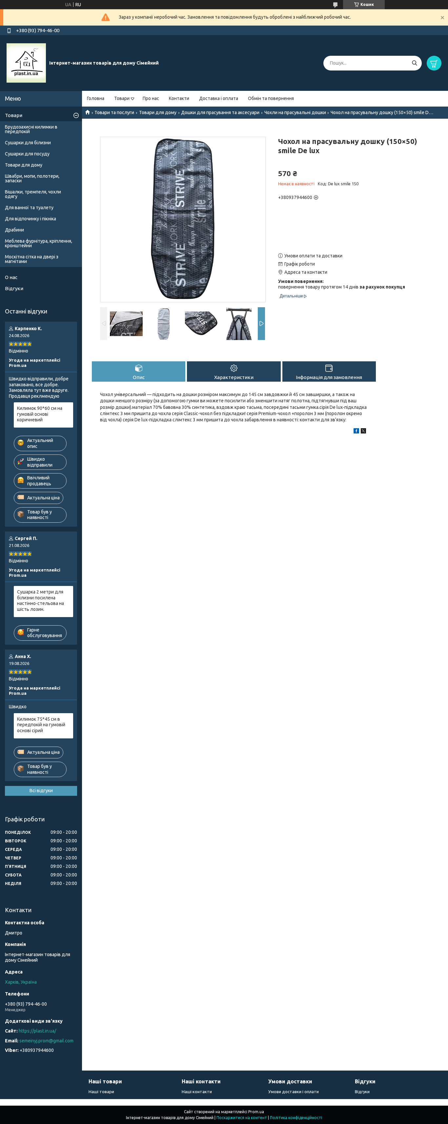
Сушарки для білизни (28, 142)
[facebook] (356, 431)
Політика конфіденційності (296, 1117)
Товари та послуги (114, 112)
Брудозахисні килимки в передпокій (31, 129)
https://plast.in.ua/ (37, 1031)
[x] (363, 431)
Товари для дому (157, 112)
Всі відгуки (41, 790)
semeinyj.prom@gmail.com (46, 1040)
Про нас (151, 98)
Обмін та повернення (271, 98)
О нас (11, 277)
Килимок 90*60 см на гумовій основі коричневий (39, 414)
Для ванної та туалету (29, 207)
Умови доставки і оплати (293, 1091)
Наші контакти (197, 1091)
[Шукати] (414, 63)
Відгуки (14, 288)
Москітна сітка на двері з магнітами (31, 259)
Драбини (14, 229)
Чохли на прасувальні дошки (295, 112)
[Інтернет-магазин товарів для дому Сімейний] (26, 62)
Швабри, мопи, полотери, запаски (32, 178)
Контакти (179, 98)
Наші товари (101, 1091)
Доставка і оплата (218, 98)
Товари (122, 98)
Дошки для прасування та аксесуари (220, 112)
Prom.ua (256, 1112)
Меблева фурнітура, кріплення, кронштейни (38, 243)
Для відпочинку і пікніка (30, 218)
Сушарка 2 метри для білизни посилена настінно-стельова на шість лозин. (40, 600)
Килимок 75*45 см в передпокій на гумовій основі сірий (41, 724)
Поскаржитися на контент (241, 1117)
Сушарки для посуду (27, 153)
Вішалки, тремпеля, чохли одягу (33, 194)
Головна (95, 98)
